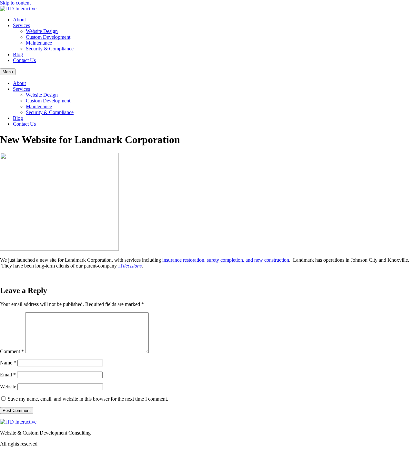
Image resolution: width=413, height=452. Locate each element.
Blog (18, 54)
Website (8, 386)
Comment (12, 351)
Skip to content (15, 2)
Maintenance (39, 43)
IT (130, 265)
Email (8, 374)
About (19, 19)
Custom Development (48, 37)
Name (8, 362)
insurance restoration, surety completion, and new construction (225, 260)
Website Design (42, 31)
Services (21, 25)
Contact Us (24, 60)
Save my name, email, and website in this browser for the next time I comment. (88, 399)
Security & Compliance (50, 48)
